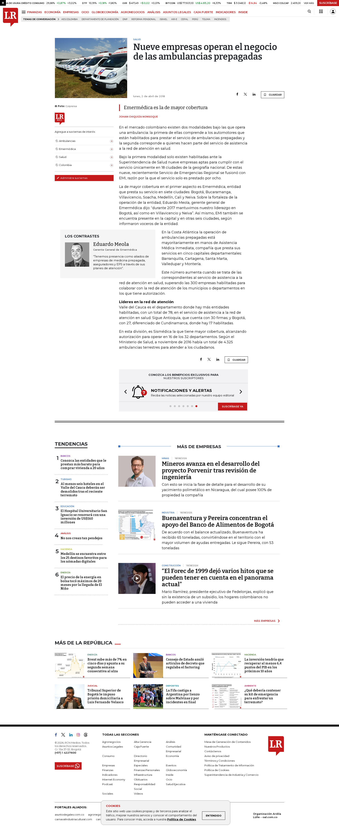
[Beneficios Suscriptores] (321, 11)
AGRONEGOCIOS (133, 12)
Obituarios (140, 779)
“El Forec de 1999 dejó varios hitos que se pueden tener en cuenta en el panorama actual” (217, 577)
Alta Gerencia (142, 741)
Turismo (66, 479)
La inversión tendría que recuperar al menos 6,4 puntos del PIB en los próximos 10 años (264, 665)
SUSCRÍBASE (328, 3)
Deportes (172, 685)
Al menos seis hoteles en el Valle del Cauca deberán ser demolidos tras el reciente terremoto (83, 489)
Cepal (184, 19)
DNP (125, 19)
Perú (195, 19)
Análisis (66, 533)
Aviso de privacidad (216, 756)
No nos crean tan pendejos (81, 538)
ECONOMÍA (52, 12)
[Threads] (87, 735)
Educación (67, 506)
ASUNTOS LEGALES (177, 12)
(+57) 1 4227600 (65, 752)
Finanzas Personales (147, 770)
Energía (65, 572)
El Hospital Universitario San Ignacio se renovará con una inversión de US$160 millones (84, 516)
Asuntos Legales (112, 746)
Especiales (141, 765)
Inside (169, 774)
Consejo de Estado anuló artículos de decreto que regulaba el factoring (185, 663)
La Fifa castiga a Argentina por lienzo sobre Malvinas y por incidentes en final (183, 696)
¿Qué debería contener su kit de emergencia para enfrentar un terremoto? (262, 696)
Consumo (108, 756)
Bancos (65, 456)
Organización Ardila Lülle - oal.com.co (267, 815)
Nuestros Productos (217, 746)
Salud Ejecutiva (175, 784)
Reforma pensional (143, 19)
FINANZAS (34, 12)
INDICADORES (226, 12)
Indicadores (109, 774)
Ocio (169, 779)
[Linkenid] (72, 735)
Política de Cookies (181, 819)
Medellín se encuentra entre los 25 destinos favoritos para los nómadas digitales (84, 557)
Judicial (92, 685)
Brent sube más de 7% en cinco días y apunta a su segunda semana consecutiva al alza (107, 665)
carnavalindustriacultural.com (73, 819)
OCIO (85, 12)
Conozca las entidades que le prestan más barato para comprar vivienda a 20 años (83, 464)
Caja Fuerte (141, 746)
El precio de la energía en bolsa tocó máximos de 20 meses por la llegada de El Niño (81, 582)
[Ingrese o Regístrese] (333, 11)
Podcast (107, 784)
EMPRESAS (71, 12)
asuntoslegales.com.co (69, 814)
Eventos (171, 765)
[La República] (10, 17)
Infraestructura (143, 774)
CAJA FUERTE (203, 12)
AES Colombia (69, 19)
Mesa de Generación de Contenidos (227, 741)
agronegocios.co (99, 814)
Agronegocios (111, 741)
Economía (172, 756)
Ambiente (250, 685)
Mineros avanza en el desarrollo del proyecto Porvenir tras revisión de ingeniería (211, 470)
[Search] (309, 12)
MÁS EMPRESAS (264, 620)
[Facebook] (237, 94)
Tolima (206, 19)
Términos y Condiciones (219, 760)
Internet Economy (113, 779)
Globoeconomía (176, 770)
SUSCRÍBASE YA (232, 406)
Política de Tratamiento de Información (229, 765)
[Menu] (24, 12)
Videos (138, 793)
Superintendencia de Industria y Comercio (231, 774)
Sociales (107, 793)
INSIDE (243, 12)
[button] (124, 392)
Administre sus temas (73, 177)
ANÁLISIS (153, 12)
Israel (163, 19)
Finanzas (107, 770)
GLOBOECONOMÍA (105, 12)
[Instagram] (80, 735)
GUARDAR (275, 94)
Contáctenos (212, 751)
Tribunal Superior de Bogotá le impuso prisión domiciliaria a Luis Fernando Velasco (105, 696)
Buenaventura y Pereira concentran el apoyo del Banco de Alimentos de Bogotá (218, 521)
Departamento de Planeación (100, 19)
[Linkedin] (254, 94)
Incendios (220, 19)
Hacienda (66, 549)
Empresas (108, 765)
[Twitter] (245, 94)
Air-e (174, 19)
